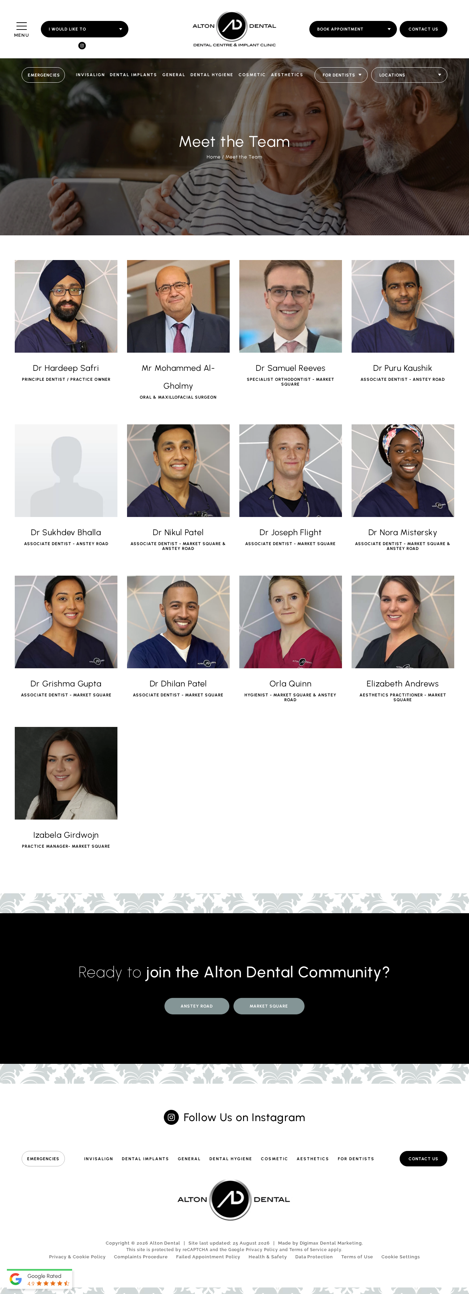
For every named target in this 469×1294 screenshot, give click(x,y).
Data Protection (314, 1256)
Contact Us (423, 29)
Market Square (269, 1006)
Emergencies (44, 75)
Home (214, 157)
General (173, 74)
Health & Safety (268, 1256)
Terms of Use (357, 1256)
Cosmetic (252, 74)
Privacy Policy (262, 1249)
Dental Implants (133, 74)
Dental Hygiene (212, 74)
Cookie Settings (400, 1256)
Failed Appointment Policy (208, 1256)
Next (422, 204)
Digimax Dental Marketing (331, 1243)
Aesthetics (287, 74)
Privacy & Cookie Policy (77, 1256)
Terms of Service (308, 1249)
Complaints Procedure (141, 1256)
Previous (406, 204)
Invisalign (90, 74)
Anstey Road (197, 1006)
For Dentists (356, 1158)
